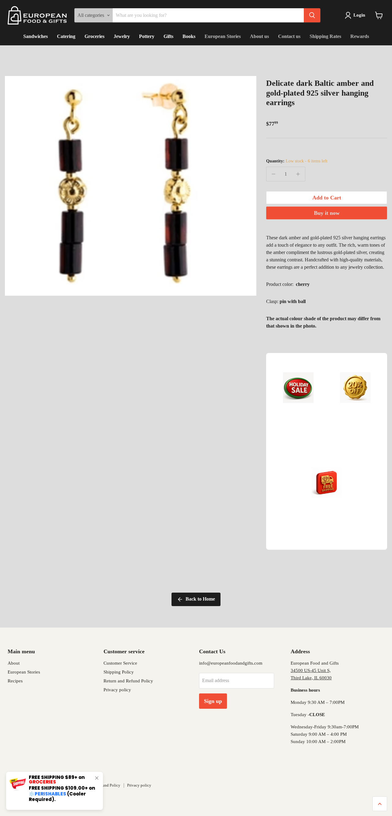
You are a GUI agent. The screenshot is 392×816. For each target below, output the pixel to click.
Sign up (213, 701)
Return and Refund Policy (128, 680)
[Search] (312, 15)
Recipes (15, 680)
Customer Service (120, 663)
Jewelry (122, 36)
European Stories (223, 36)
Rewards (359, 36)
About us (259, 36)
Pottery (146, 36)
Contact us (289, 36)
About (14, 663)
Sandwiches (35, 36)
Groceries (94, 36)
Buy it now (327, 213)
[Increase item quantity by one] (298, 174)
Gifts (168, 36)
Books (189, 36)
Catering (66, 36)
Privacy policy (117, 689)
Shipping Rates (325, 36)
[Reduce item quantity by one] (273, 174)
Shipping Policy (119, 672)
